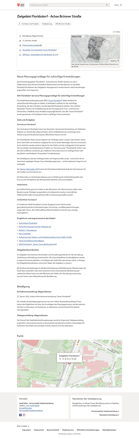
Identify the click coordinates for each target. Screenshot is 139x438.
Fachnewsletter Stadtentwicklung (104, 411)
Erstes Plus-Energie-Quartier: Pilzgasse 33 (35, 227)
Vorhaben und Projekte (30, 24)
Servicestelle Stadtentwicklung (31, 410)
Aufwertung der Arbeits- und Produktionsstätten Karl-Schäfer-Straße (45, 237)
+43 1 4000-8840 (32, 405)
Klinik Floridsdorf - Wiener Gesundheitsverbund (37, 244)
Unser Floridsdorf (55, 100)
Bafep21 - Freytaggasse (28, 230)
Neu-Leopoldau (25, 233)
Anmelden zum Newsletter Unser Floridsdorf (39, 50)
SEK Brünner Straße (63, 24)
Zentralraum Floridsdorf (28, 223)
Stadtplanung (47, 24)
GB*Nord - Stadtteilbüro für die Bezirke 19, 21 (39, 54)
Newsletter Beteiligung (109, 415)
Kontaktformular (25, 408)
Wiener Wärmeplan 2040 (30, 169)
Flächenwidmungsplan (31, 45)
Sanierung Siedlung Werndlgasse (31, 241)
